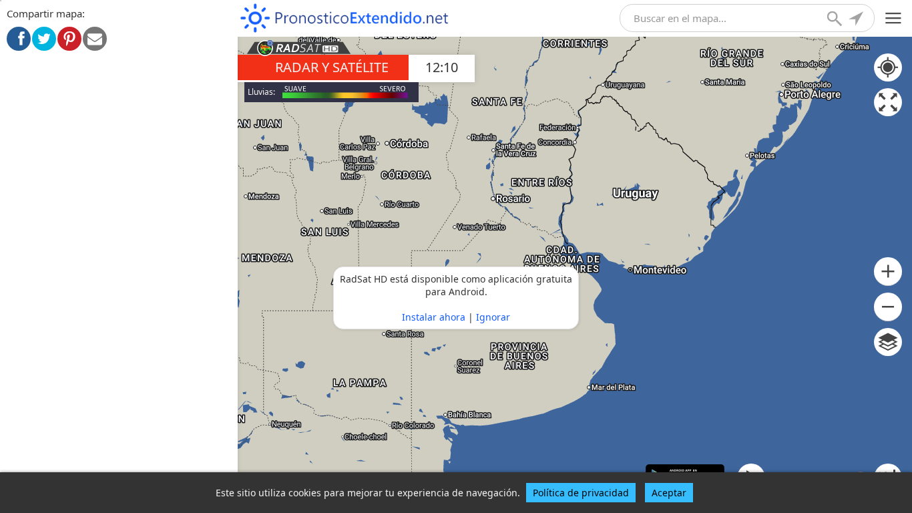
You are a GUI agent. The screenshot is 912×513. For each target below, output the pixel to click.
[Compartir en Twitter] (44, 39)
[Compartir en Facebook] (19, 39)
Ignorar (493, 317)
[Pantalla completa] (888, 102)
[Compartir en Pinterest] (69, 39)
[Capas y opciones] (888, 342)
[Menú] (893, 18)
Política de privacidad (581, 492)
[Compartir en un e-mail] (95, 39)
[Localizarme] (857, 20)
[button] (888, 271)
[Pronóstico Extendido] (344, 18)
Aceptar (669, 492)
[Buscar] (836, 20)
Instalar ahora (433, 317)
